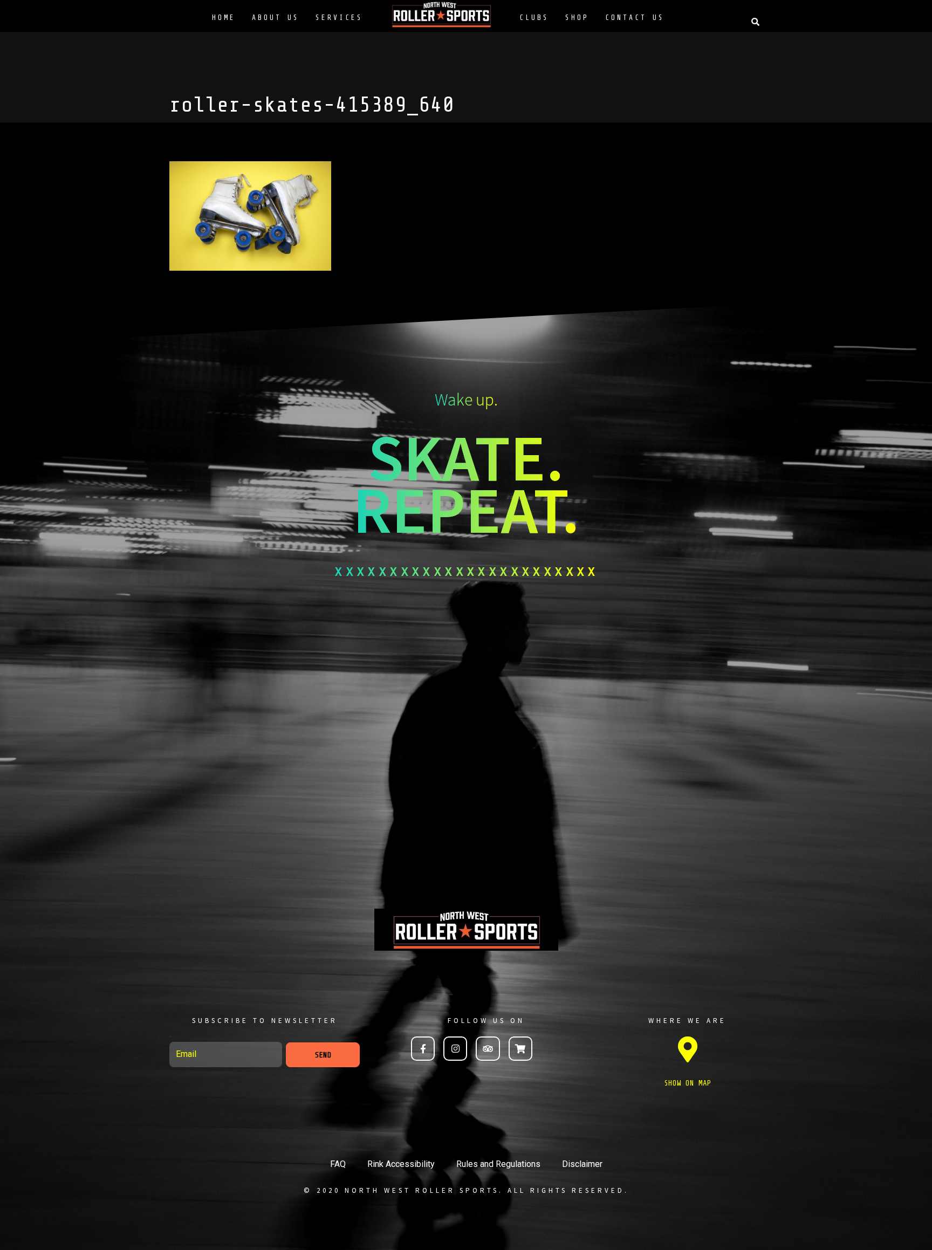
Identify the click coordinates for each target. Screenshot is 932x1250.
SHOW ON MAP (687, 1083)
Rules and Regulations (498, 1164)
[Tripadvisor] (487, 1048)
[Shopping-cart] (520, 1048)
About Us (275, 17)
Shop (577, 17)
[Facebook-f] (423, 1048)
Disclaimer (582, 1164)
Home (224, 17)
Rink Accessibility (401, 1164)
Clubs (534, 17)
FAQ (338, 1164)
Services (339, 17)
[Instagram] (455, 1048)
